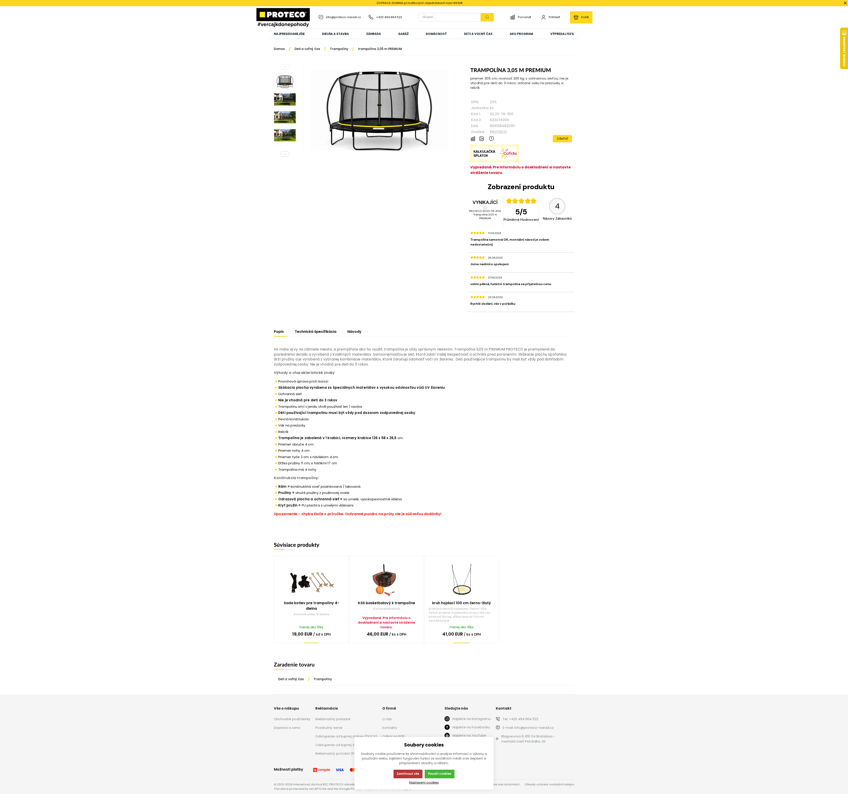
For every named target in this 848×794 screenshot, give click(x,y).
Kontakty (389, 727)
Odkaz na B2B (393, 736)
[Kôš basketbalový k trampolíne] (386, 580)
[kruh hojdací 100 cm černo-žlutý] (461, 580)
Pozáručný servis (329, 727)
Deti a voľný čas (291, 679)
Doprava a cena (287, 727)
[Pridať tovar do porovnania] (473, 138)
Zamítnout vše (408, 774)
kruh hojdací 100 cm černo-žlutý (461, 602)
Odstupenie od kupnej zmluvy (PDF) (344, 745)
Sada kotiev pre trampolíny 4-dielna (311, 605)
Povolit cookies (439, 774)
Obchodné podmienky (292, 719)
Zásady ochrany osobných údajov (549, 784)
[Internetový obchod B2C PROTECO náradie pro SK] (283, 17)
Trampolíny (323, 679)
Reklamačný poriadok (332, 719)
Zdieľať (562, 138)
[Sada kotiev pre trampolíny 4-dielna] (311, 580)
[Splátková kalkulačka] (494, 161)
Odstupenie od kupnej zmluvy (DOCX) (346, 736)
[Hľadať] (487, 17)
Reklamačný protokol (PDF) (337, 753)
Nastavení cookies (424, 782)
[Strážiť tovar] (481, 138)
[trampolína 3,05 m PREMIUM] (379, 110)
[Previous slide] (285, 66)
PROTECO (498, 131)
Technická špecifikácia (315, 331)
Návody (354, 331)
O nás (387, 719)
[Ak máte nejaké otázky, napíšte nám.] (491, 138)
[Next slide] (285, 154)
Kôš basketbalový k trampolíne (386, 602)
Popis (279, 331)
